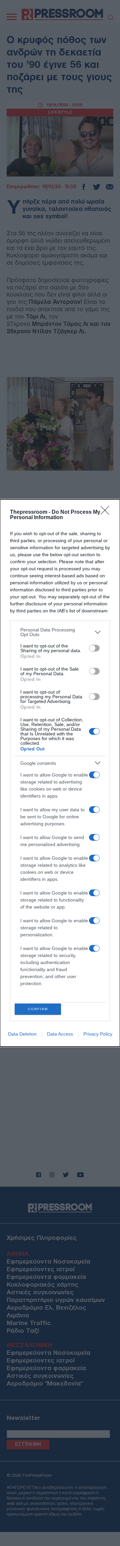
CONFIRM (38, 1009)
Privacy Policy (97, 1034)
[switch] (94, 648)
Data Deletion (22, 1034)
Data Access (60, 1034)
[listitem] (60, 632)
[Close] (107, 512)
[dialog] (60, 773)
